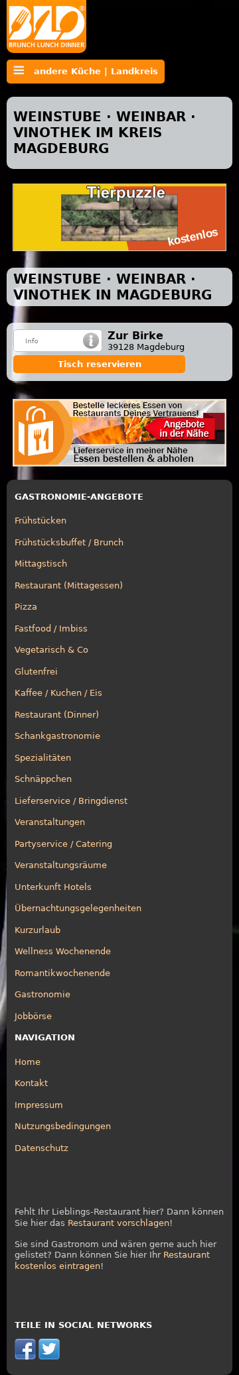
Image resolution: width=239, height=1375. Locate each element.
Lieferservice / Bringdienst (71, 801)
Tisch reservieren (99, 364)
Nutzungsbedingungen (63, 1126)
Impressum (39, 1105)
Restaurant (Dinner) (57, 715)
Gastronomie (42, 994)
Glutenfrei (36, 672)
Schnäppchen (43, 779)
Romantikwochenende (62, 973)
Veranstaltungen (50, 822)
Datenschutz (41, 1148)
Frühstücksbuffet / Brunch (69, 542)
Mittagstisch (41, 564)
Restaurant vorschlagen (118, 1223)
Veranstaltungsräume (61, 865)
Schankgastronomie (57, 736)
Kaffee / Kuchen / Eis (58, 693)
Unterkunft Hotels (53, 887)
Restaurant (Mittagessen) (69, 585)
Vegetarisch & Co (51, 650)
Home (27, 1062)
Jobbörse (33, 1016)
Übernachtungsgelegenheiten (78, 908)
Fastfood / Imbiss (51, 628)
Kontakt (31, 1083)
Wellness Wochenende (63, 951)
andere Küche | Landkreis (91, 71)
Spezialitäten (43, 758)
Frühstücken (40, 520)
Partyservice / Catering (63, 844)
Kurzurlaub (37, 930)
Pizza (26, 607)
